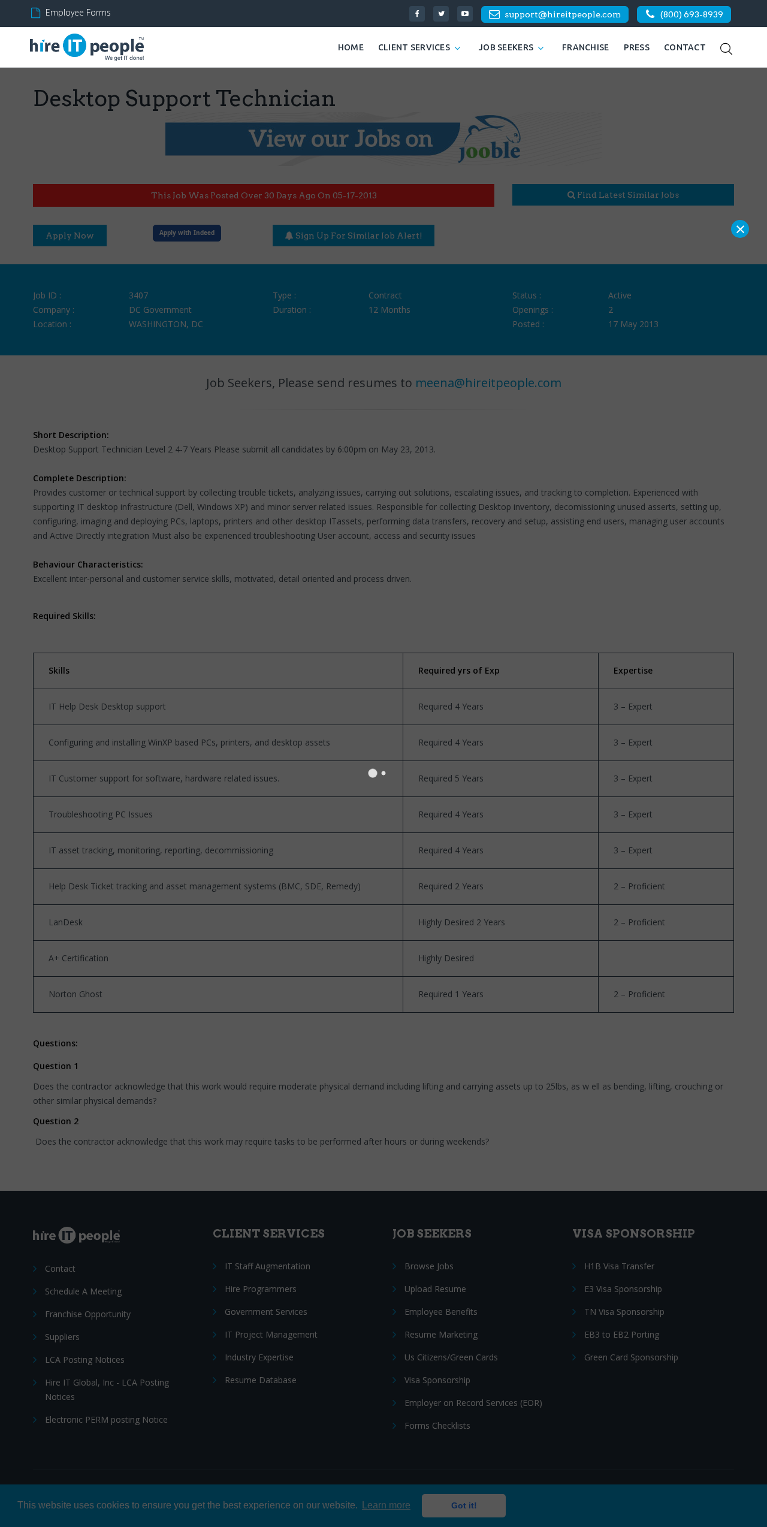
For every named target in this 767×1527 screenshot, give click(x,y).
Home (351, 47)
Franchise (585, 47)
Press (637, 47)
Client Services (414, 47)
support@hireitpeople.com (563, 14)
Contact (685, 47)
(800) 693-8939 (691, 14)
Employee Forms (78, 12)
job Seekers (506, 47)
